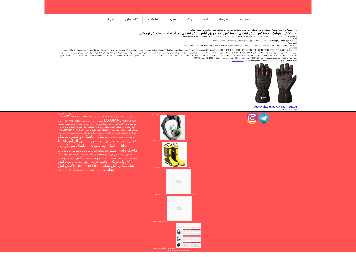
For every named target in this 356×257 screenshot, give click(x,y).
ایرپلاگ (60, 121)
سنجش (283, 109)
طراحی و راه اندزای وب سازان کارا (178, 250)
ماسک (110, 137)
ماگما (66, 151)
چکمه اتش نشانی (78, 158)
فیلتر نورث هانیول (104, 133)
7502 (76, 116)
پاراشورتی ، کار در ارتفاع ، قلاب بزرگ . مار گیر (119, 158)
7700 (80, 117)
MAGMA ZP (126, 120)
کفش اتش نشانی (98, 170)
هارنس (114, 154)
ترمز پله (112, 124)
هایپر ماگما (93, 154)
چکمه (95, 158)
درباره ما (172, 19)
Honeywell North (71, 121)
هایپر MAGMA (104, 154)
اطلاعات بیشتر (291, 109)
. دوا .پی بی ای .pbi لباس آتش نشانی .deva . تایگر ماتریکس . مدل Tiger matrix (95, 116)
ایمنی (205, 19)
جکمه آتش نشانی (101, 124)
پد (99, 158)
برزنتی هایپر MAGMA (126, 124)
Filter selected (237, 61)
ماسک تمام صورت (92, 151)
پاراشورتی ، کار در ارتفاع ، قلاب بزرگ (73, 154)
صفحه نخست (244, 19)
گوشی (75, 170)
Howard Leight (85, 121)
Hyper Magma (97, 121)
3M (68, 116)
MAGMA (111, 120)
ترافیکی (189, 19)
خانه (295, 30)
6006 (72, 116)
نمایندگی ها (153, 19)
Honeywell (86, 117)
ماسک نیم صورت (77, 150)
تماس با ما (110, 19)
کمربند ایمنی (84, 170)
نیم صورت (121, 154)
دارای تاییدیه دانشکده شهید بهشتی (79, 124)
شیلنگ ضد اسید (130, 133)
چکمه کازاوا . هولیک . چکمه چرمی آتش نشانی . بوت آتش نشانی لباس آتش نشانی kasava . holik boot (96, 162)
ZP (134, 121)
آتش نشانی (223, 19)
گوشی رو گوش (64, 170)
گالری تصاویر (131, 19)
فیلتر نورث (116, 133)
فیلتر (122, 133)
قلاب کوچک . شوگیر (86, 132)
